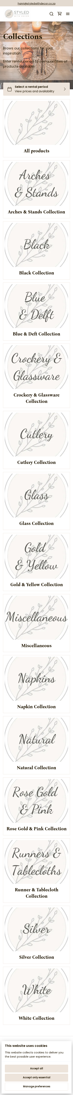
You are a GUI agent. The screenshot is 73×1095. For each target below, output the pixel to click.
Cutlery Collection (36, 462)
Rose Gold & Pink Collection (37, 828)
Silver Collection (36, 957)
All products (36, 151)
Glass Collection (36, 523)
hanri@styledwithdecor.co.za (36, 3)
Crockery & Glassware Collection (36, 398)
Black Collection (36, 273)
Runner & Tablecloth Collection (36, 893)
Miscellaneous (36, 645)
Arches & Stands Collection (36, 212)
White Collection (36, 1018)
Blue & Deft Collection (36, 334)
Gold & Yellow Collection (36, 584)
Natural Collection (36, 767)
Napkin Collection (36, 706)
